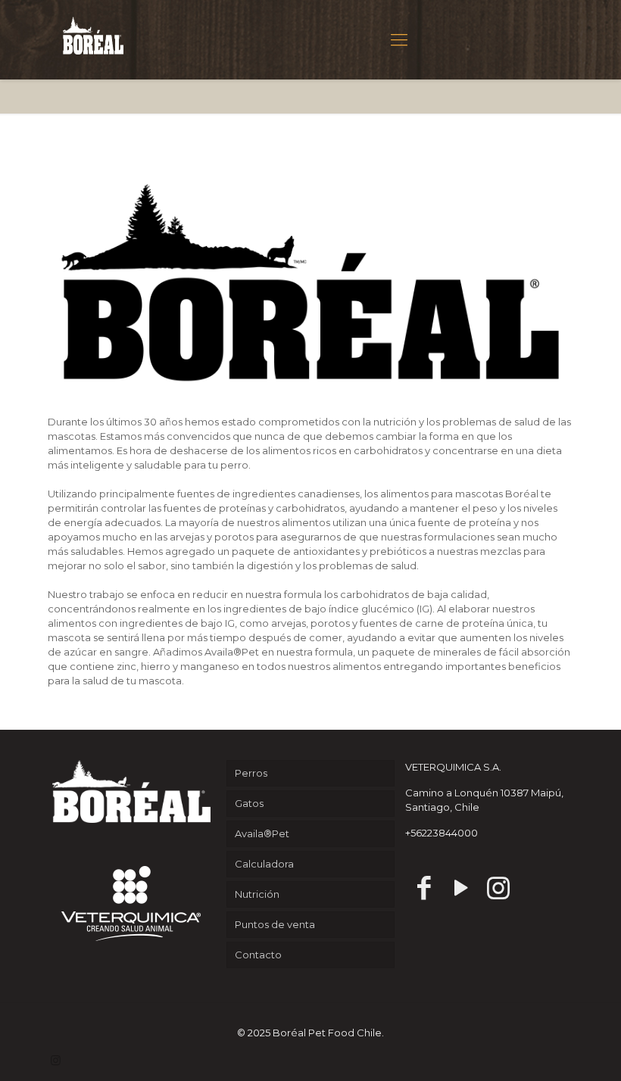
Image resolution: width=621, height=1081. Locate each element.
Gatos (249, 803)
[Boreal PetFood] (93, 34)
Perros (251, 773)
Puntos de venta (275, 924)
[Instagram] (497, 887)
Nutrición (257, 894)
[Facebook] (423, 887)
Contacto (258, 955)
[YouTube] (460, 887)
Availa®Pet (262, 833)
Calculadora (264, 864)
